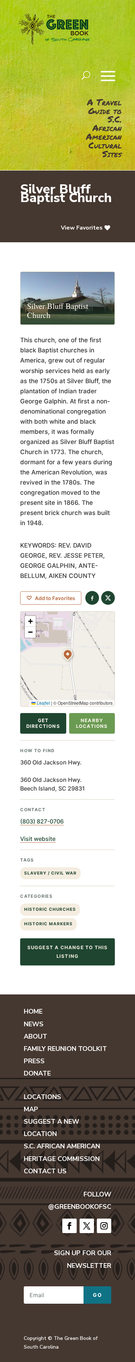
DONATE (37, 1073)
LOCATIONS (42, 1097)
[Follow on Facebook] (69, 1226)
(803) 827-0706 (42, 821)
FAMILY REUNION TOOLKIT (65, 1048)
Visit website (37, 838)
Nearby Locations (92, 723)
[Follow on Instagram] (104, 1226)
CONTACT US (45, 1171)
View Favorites (82, 228)
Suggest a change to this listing (67, 951)
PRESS (34, 1061)
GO (97, 1295)
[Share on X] (108, 598)
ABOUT (35, 1036)
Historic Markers (48, 923)
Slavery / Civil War (50, 873)
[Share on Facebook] (92, 598)
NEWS (34, 1024)
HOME (33, 1011)
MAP (31, 1109)
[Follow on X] (87, 1226)
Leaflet (43, 703)
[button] (68, 654)
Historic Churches (50, 909)
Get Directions (43, 723)
